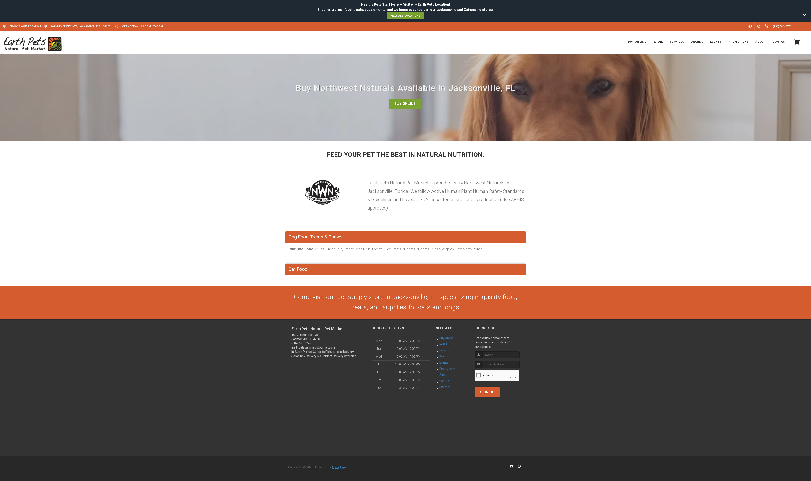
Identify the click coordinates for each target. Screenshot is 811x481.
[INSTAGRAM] (759, 26)
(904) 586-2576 (301, 343)
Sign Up (487, 392)
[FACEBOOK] (750, 26)
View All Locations (405, 15)
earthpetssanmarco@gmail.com (313, 347)
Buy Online (405, 104)
